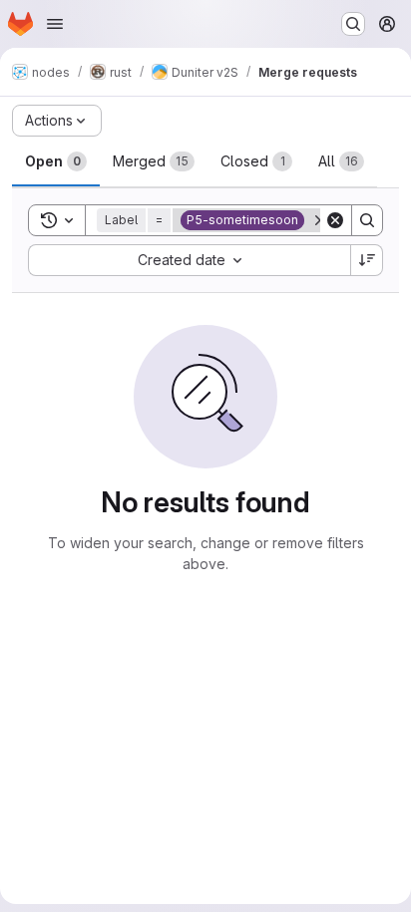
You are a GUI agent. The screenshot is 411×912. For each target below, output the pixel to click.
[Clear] (335, 220)
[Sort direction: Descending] (367, 260)
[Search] (367, 220)
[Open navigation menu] (55, 24)
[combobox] (189, 260)
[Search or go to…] (353, 24)
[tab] (56, 161)
